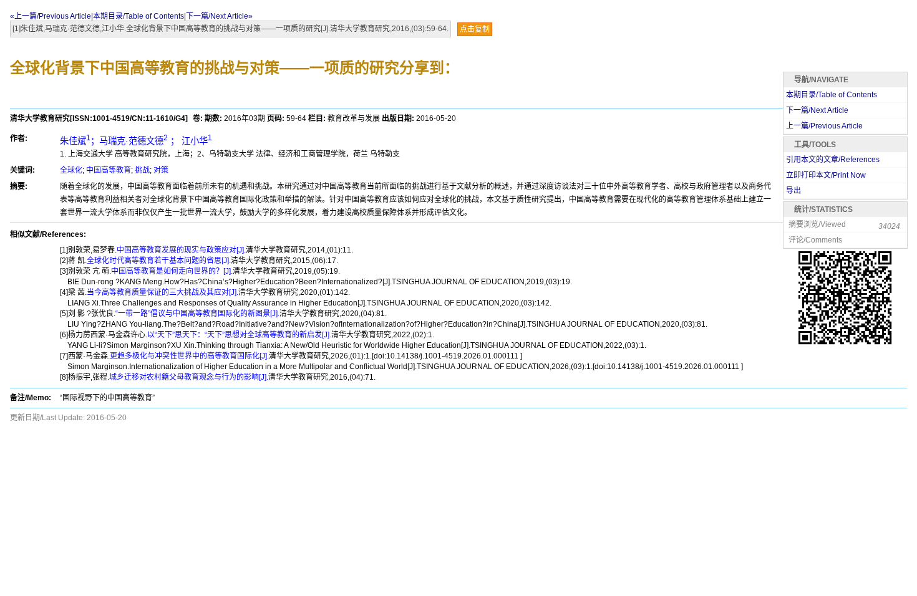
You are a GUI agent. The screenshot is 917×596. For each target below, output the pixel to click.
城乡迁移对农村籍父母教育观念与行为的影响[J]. (188, 377)
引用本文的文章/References (833, 159)
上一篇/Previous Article (824, 126)
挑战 (142, 170)
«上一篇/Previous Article (50, 16)
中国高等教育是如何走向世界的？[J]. (172, 271)
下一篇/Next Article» (219, 16)
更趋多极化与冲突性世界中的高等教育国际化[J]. (189, 356)
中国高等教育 (108, 170)
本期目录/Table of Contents (138, 16)
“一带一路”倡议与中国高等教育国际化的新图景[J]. (197, 313)
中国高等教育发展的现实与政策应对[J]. (181, 250)
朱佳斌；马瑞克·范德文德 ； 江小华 (136, 141)
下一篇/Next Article (817, 110)
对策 (160, 170)
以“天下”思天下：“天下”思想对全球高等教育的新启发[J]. (239, 334)
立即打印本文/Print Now (826, 175)
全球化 (71, 170)
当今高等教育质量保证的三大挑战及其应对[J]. (162, 292)
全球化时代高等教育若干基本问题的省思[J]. (159, 260)
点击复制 (475, 29)
